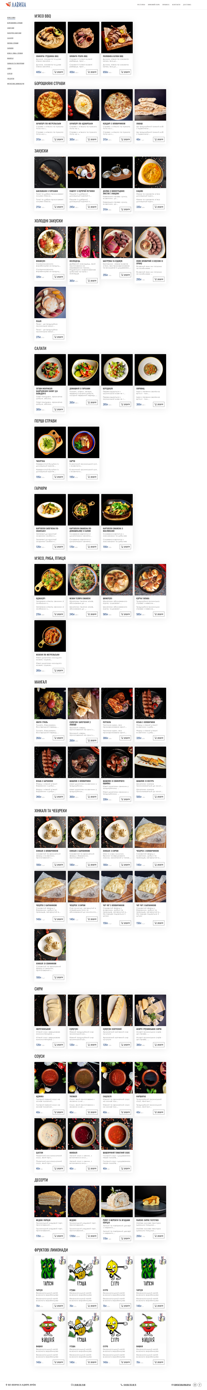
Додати (60, 72)
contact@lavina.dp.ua (182, 1385)
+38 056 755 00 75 (129, 1385)
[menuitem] (141, 4)
